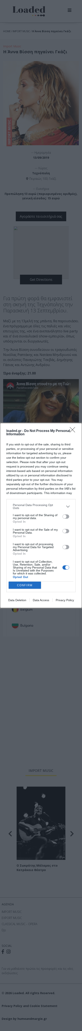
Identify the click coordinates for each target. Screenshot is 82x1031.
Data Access (41, 600)
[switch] (65, 516)
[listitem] (41, 506)
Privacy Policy (65, 600)
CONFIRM (25, 585)
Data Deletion (17, 600)
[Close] (74, 431)
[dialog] (41, 515)
